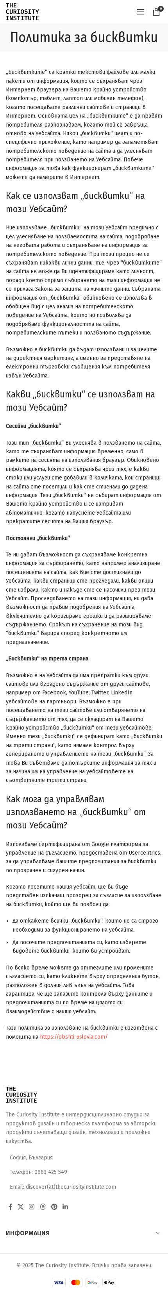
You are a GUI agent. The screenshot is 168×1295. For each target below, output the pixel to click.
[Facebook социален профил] (10, 1207)
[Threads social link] (42, 1207)
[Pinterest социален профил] (54, 1207)
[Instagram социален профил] (32, 1207)
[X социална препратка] (20, 1207)
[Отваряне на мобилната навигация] (140, 12)
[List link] (84, 1172)
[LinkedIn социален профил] (65, 1207)
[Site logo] (22, 11)
